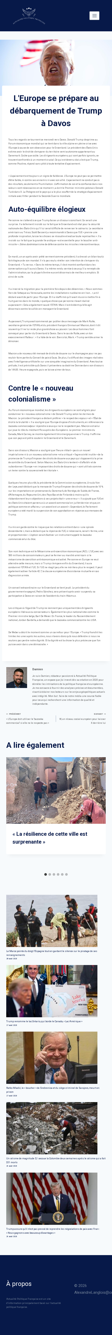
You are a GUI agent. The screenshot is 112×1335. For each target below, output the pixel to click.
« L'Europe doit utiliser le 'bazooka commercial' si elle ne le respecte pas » (27, 718)
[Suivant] (101, 813)
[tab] (45, 874)
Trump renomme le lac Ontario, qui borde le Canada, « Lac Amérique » (44, 1021)
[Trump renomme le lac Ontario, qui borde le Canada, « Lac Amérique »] (56, 991)
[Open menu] (94, 15)
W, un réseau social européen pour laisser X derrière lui (82, 718)
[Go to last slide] (11, 813)
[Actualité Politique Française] (29, 15)
